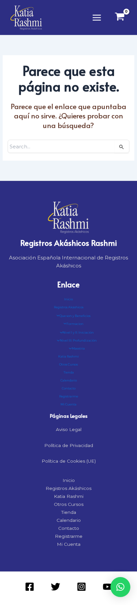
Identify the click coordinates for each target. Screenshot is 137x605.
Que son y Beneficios (75, 316)
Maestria (78, 348)
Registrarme (68, 396)
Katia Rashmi (68, 356)
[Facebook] (29, 586)
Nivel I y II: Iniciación (78, 332)
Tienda (69, 372)
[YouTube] (107, 586)
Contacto (68, 388)
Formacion (75, 324)
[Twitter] (55, 586)
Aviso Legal (68, 429)
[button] (120, 587)
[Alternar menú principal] (96, 17)
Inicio (68, 299)
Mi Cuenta (68, 404)
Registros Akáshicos (68, 307)
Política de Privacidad (68, 445)
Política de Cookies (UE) (69, 461)
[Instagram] (81, 586)
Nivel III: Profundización (78, 340)
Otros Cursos (68, 364)
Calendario (69, 380)
